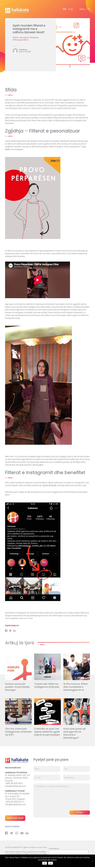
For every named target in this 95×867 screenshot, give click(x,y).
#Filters (16, 37)
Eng (70, 9)
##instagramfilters (20, 40)
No (50, 863)
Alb (64, 9)
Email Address (54, 848)
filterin (7, 149)
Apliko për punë (15, 818)
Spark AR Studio (50, 485)
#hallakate (34, 37)
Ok (44, 863)
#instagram (24, 37)
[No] (92, 861)
